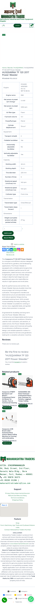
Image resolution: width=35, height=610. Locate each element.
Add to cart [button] (7, 408)
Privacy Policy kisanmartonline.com (17, 493)
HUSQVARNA (18, 68)
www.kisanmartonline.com (19, 544)
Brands (10, 68)
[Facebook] (4, 249)
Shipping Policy (17, 500)
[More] (22, 249)
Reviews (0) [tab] (10, 255)
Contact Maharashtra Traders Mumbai (17, 530)
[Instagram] (18, 249)
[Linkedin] (11, 249)
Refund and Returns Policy (17, 495)
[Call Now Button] (4, 600)
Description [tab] (10, 252)
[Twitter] (7, 249)
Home (4, 68)
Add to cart (8, 233)
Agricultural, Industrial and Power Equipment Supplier (16, 20)
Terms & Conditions (17, 498)
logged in (17, 362)
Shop (17, 523)
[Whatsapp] (15, 249)
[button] (3, 25)
